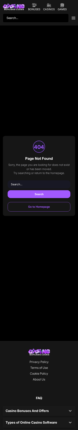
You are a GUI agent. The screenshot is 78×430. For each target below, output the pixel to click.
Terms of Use (39, 368)
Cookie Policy (39, 373)
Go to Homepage (39, 206)
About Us (39, 379)
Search (39, 194)
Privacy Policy (39, 362)
